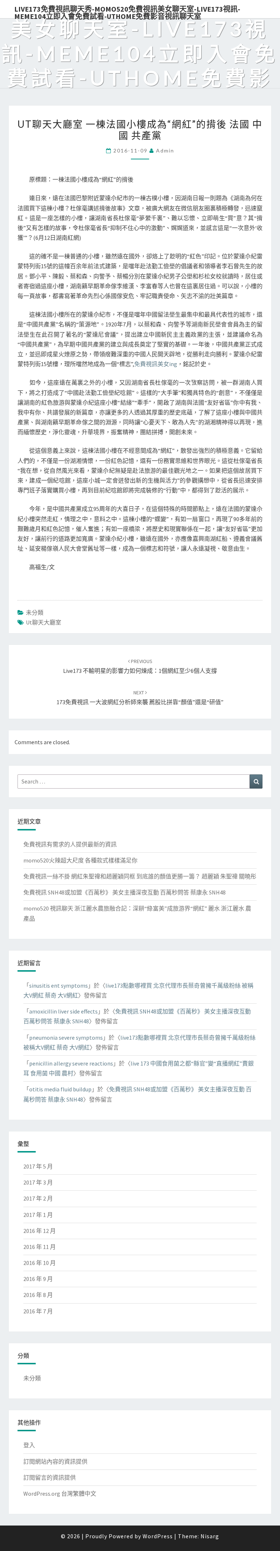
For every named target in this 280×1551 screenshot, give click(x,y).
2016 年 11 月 (39, 1246)
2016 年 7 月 (38, 1311)
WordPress (158, 1536)
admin (165, 150)
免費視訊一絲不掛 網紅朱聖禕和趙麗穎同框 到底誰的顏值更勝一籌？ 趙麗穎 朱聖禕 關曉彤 (139, 876)
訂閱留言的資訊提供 (49, 1477)
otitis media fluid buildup (60, 1089)
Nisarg (210, 1536)
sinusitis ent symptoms (58, 985)
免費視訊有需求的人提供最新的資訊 (70, 844)
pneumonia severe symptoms (66, 1037)
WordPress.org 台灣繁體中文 (59, 1493)
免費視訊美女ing (155, 364)
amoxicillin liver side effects (63, 1011)
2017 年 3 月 (38, 1182)
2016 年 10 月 (39, 1262)
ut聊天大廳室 (43, 622)
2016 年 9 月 (38, 1278)
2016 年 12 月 (39, 1230)
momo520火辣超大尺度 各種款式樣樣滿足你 (80, 860)
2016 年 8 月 (38, 1294)
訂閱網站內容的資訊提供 (55, 1461)
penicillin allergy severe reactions (71, 1063)
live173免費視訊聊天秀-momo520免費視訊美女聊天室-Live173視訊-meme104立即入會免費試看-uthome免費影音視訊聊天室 (127, 11)
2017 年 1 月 (38, 1214)
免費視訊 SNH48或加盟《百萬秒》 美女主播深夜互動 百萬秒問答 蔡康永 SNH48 (124, 892)
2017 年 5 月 (38, 1166)
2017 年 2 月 (38, 1198)
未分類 (34, 612)
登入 (29, 1445)
